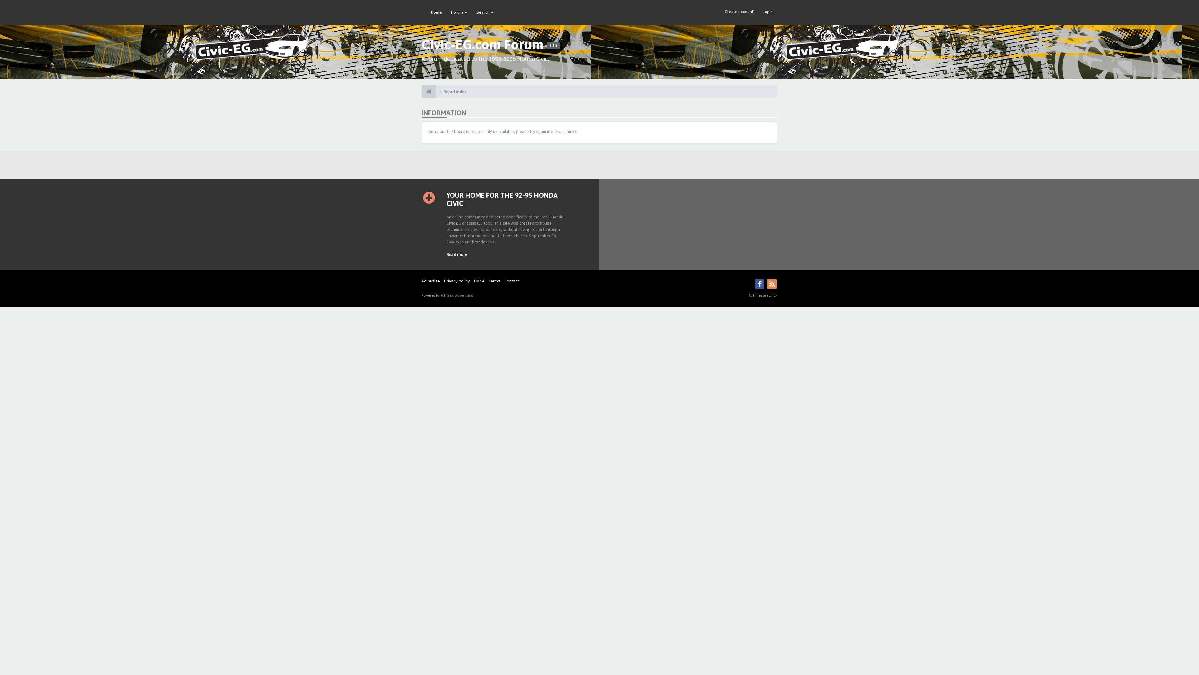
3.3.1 (553, 46)
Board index (454, 91)
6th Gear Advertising (456, 295)
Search (483, 12)
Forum (457, 12)
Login (768, 11)
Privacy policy (457, 281)
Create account (739, 11)
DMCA (479, 281)
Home (436, 12)
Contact (511, 281)
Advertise (431, 281)
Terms (494, 281)
